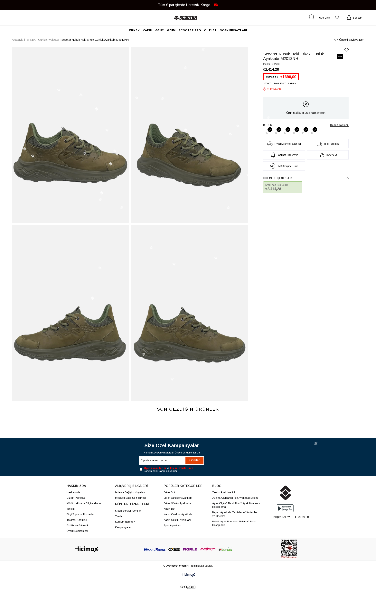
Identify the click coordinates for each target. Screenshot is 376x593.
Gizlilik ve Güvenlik (78, 525)
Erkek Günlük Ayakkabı (177, 503)
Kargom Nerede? (125, 521)
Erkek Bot (169, 492)
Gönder (194, 460)
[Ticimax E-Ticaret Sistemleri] (188, 575)
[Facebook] (295, 517)
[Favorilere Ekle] (346, 50)
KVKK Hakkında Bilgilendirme (84, 503)
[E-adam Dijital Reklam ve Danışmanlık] (188, 586)
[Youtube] (308, 517)
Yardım (119, 516)
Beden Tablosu (339, 124)
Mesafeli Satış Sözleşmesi (130, 497)
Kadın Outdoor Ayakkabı (178, 514)
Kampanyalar (123, 527)
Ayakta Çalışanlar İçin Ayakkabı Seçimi (235, 497)
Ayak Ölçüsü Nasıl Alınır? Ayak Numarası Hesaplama (236, 505)
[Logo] (87, 549)
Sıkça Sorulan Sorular (128, 510)
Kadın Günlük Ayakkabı (177, 519)
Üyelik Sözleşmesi (77, 530)
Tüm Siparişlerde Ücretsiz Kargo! (185, 5)
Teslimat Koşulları (77, 519)
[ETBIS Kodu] (289, 549)
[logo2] (285, 492)
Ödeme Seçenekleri (277, 178)
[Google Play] (285, 508)
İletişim (71, 508)
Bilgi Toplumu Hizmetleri (80, 514)
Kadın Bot (169, 508)
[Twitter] (299, 517)
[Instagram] (304, 517)
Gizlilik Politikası (76, 497)
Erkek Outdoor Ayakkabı (178, 497)
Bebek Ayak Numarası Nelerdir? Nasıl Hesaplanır (234, 523)
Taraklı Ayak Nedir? (223, 492)
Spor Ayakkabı (172, 525)
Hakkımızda (73, 492)
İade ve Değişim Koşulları (130, 492)
